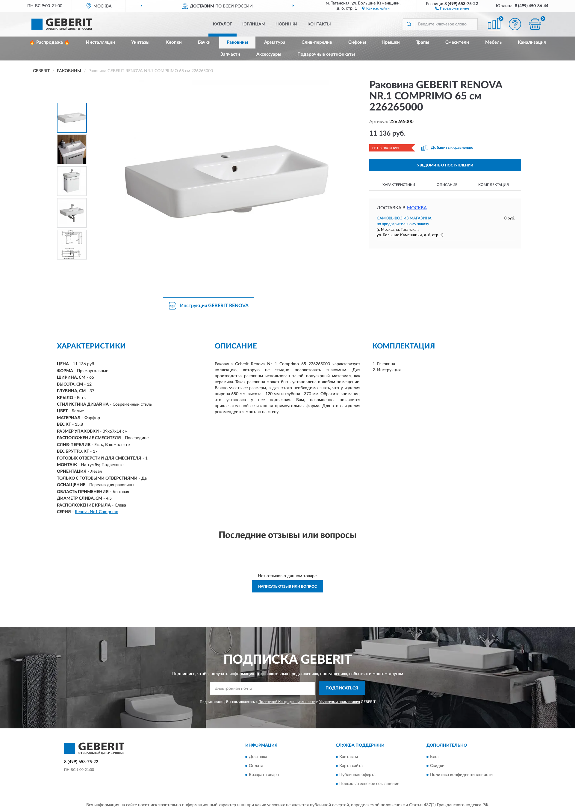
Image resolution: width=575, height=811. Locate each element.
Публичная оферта (357, 775)
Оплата (256, 766)
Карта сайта (351, 766)
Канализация (532, 42)
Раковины (237, 42)
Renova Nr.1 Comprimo (96, 512)
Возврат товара (264, 775)
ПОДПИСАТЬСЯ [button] (342, 688)
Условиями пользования (339, 702)
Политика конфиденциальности (461, 775)
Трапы (422, 42)
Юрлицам (253, 24)
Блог (434, 757)
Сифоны (357, 42)
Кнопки (174, 42)
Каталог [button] (222, 24)
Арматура (274, 42)
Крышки (391, 42)
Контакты (319, 24)
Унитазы (140, 42)
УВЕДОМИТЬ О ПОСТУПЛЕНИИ (445, 165)
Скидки (437, 766)
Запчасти (230, 54)
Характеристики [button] (398, 185)
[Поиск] (409, 24)
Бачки (204, 42)
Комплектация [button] (493, 185)
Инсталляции (100, 42)
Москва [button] (417, 208)
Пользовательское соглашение (369, 784)
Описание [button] (447, 185)
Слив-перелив (317, 42)
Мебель (493, 42)
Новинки (286, 24)
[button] (452, 8)
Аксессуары (268, 54)
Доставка (258, 757)
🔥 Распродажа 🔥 (49, 42)
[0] (535, 24)
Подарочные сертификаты (326, 54)
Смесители (457, 42)
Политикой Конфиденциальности (286, 702)
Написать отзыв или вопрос (287, 586)
